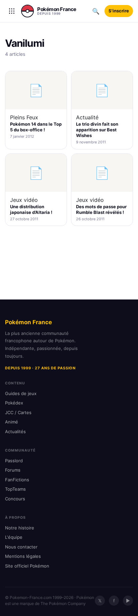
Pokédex (14, 402)
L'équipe (13, 537)
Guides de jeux (21, 393)
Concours (15, 498)
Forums (12, 470)
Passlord (14, 460)
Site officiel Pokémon (27, 566)
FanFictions (17, 479)
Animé (11, 421)
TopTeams (15, 489)
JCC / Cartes (18, 412)
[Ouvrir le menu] (11, 11)
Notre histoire (19, 527)
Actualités (15, 431)
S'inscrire (119, 10)
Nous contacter (21, 546)
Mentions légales (23, 556)
